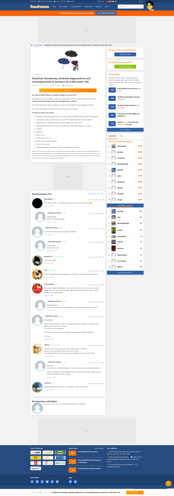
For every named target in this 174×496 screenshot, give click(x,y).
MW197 (119, 267)
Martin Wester (122, 255)
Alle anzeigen (125, 130)
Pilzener (52, 345)
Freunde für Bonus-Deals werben (89, 468)
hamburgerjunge (123, 223)
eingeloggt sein (56, 404)
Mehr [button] (107, 6)
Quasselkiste (121, 236)
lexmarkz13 (54, 256)
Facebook (42, 1)
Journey (120, 242)
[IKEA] (60, 452)
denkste (120, 188)
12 (68, 85)
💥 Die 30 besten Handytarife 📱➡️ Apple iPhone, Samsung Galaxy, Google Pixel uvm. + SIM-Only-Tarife (124, 459)
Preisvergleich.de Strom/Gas (87, 452)
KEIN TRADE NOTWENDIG (105, 13)
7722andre (121, 158)
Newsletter (72, 1)
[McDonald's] (48, 457)
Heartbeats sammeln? (125, 205)
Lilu (50, 270)
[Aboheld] (35, 452)
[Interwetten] (35, 457)
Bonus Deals (63, 6)
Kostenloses (88, 6)
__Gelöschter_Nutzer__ (56, 213)
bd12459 (120, 152)
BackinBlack (50, 199)
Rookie (119, 230)
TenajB (119, 200)
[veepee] (35, 468)
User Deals (38, 45)
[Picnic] (35, 463)
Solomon (120, 248)
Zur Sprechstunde (125, 66)
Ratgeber (98, 6)
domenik (120, 194)
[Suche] (141, 7)
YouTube (58, 1)
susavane (49, 383)
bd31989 (120, 170)
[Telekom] (48, 463)
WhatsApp (34, 1)
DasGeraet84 (121, 146)
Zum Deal (67, 90)
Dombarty (120, 182)
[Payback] (60, 457)
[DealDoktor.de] (39, 6)
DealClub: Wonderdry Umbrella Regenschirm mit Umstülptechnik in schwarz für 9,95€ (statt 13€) (85, 492)
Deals (54, 6)
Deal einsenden (125, 54)
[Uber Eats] (60, 463)
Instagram (50, 1)
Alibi (118, 217)
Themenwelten (76, 6)
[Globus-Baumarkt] (48, 452)
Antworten (47, 206)
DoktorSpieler (50, 284)
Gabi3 (119, 176)
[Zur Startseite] (150, 5)
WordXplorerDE (122, 164)
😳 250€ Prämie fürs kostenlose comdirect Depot (76, 13)
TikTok (64, 1)
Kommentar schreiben (96, 193)
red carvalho (121, 261)
